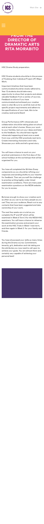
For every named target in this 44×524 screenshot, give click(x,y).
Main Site (34, 8)
